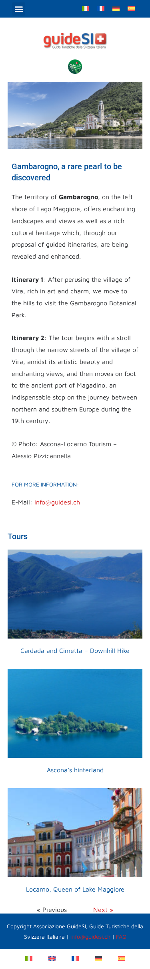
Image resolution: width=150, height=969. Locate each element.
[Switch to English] (52, 958)
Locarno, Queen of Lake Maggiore (75, 889)
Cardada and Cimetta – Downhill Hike (75, 650)
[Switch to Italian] (85, 7)
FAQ (121, 936)
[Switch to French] (100, 7)
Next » (103, 909)
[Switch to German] (116, 7)
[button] (18, 9)
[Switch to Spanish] (131, 7)
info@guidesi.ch (57, 502)
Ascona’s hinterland (75, 769)
